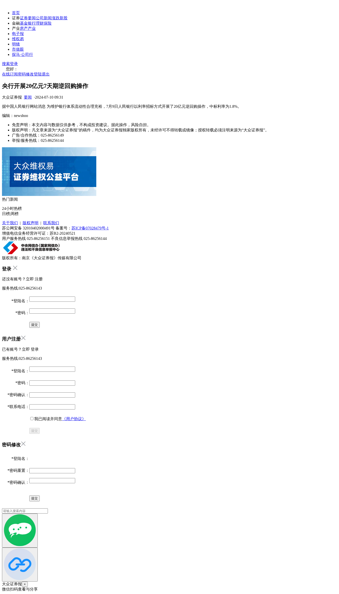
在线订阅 (10, 74)
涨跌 (56, 18)
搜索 (6, 64)
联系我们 (51, 223)
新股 (64, 18)
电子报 (18, 34)
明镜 (16, 44)
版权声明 (30, 223)
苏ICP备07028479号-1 (90, 228)
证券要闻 (28, 18)
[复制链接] (20, 565)
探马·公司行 (22, 54)
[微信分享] (20, 531)
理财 (40, 23)
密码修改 (26, 74)
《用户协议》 (74, 419)
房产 (24, 28)
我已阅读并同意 (60, 419)
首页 (16, 13)
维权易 (18, 39)
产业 (32, 28)
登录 (14, 64)
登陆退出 (42, 74)
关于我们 (10, 223)
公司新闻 (44, 18)
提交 (34, 431)
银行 (32, 23)
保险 (48, 23)
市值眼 (18, 49)
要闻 (28, 97)
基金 (24, 23)
